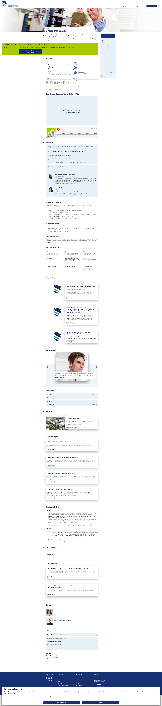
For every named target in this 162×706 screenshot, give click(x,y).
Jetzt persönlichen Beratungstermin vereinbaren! (30, 51)
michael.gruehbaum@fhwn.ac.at (81, 623)
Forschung (135, 6)
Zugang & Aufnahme (106, 56)
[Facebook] (46, 678)
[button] (159, 6)
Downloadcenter (61, 683)
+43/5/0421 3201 (59, 623)
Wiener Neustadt (124, 1)
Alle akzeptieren (61, 702)
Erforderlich (8, 699)
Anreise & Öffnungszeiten (63, 679)
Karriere (139, 1)
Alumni (77, 681)
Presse (133, 1)
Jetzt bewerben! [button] (108, 36)
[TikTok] (46, 680)
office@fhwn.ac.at (98, 684)
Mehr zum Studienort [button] (71, 427)
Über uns (144, 1)
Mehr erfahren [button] (70, 298)
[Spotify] (51, 680)
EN (159, 1)
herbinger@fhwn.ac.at (78, 614)
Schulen (149, 6)
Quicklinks (149, 1)
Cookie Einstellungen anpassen (72, 112)
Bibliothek (60, 681)
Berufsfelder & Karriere (107, 44)
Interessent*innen (80, 678)
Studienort (104, 52)
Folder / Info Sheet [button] (108, 72)
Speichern (100, 702)
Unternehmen (79, 685)
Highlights (104, 42)
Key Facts (104, 40)
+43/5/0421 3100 (59, 614)
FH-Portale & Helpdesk (63, 685)
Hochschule (128, 6)
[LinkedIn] (51, 678)
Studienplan (104, 50)
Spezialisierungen (106, 54)
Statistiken (15, 699)
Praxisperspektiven (106, 46)
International (142, 6)
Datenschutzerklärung (45, 696)
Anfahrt (104, 67)
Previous (47, 367)
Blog (136, 1)
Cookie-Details (58, 696)
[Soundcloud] (49, 680)
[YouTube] (54, 678)
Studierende (78, 679)
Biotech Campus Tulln (82, 64)
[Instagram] (49, 678)
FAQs (103, 65)
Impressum (88, 696)
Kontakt (103, 63)
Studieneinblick (105, 48)
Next (96, 367)
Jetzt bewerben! (61, 678)
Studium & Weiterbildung (117, 6)
